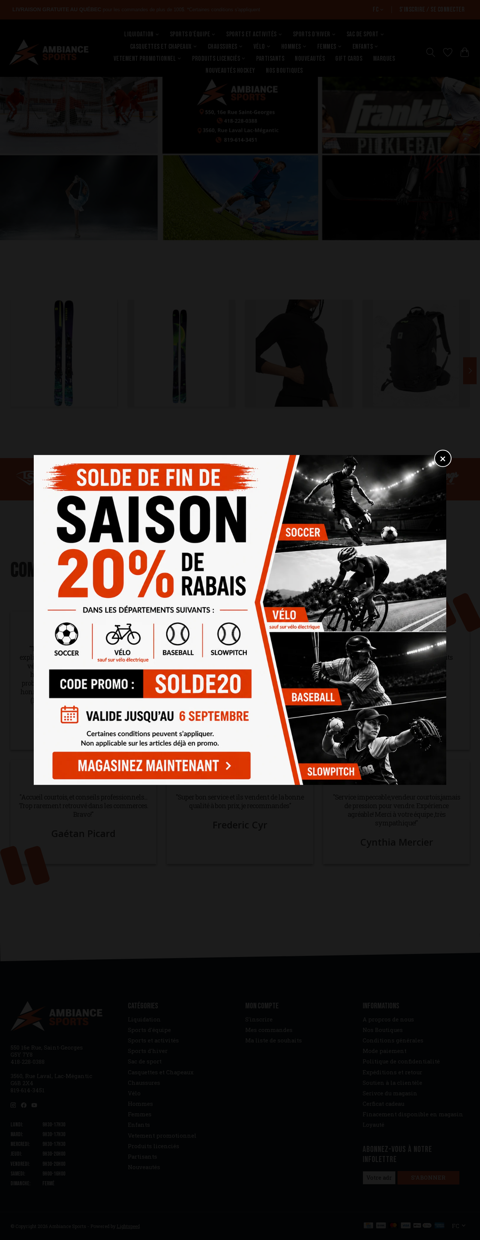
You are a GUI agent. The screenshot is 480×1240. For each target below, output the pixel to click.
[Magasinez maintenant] (149, 763)
